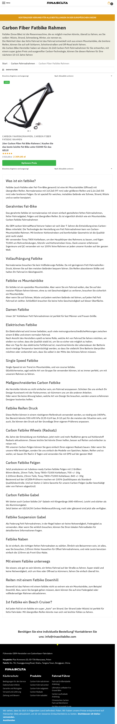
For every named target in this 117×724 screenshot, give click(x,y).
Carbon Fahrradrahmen (23, 63)
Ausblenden (9, 720)
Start (4, 63)
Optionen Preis (29, 163)
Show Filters (12, 70)
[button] (109, 3)
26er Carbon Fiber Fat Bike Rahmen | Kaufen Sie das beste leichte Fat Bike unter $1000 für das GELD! (27, 147)
